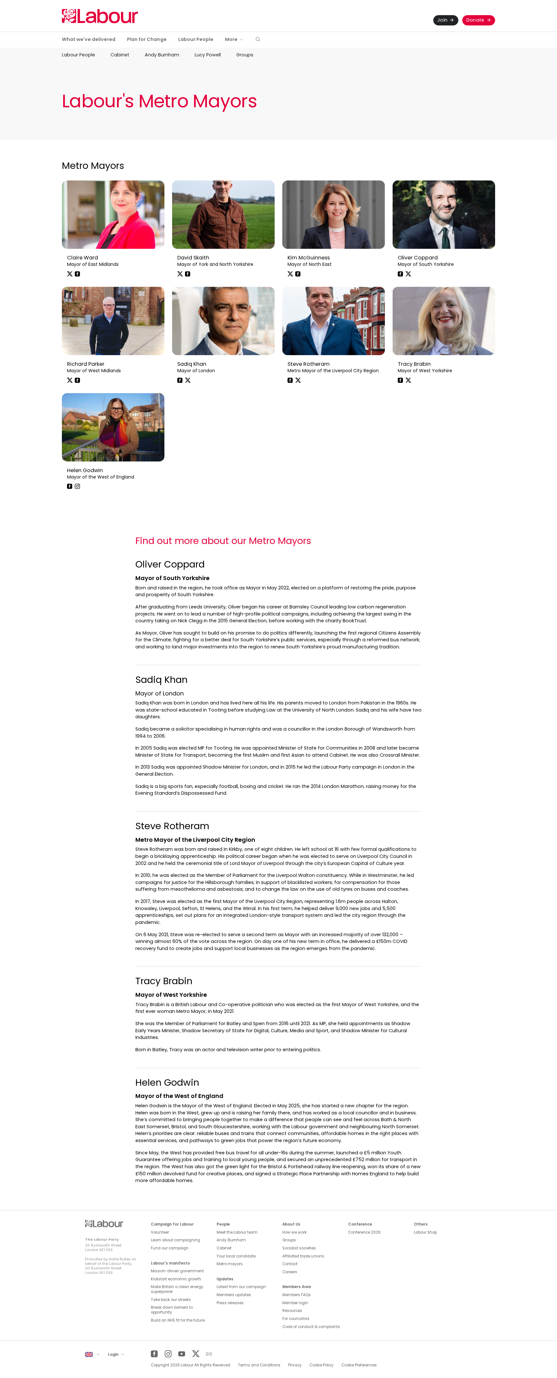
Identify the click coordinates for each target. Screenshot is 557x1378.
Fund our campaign (170, 1248)
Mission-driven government (177, 1271)
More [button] (231, 39)
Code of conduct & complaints (311, 1326)
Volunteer (160, 1232)
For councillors (295, 1318)
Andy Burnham (162, 55)
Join (442, 20)
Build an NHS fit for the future (178, 1320)
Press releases (230, 1302)
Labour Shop (425, 1232)
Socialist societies (299, 1248)
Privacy (295, 1365)
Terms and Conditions (259, 1365)
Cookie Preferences (359, 1365)
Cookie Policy (321, 1365)
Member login (295, 1302)
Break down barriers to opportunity (172, 1310)
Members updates (234, 1294)
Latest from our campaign (241, 1286)
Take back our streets (171, 1299)
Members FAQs (296, 1294)
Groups (244, 55)
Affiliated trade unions (303, 1256)
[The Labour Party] (100, 16)
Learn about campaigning (175, 1240)
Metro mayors (230, 1263)
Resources (292, 1310)
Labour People (195, 39)
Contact (290, 1263)
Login (114, 1354)
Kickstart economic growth (176, 1279)
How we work (294, 1232)
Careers (289, 1272)
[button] (257, 39)
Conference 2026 (364, 1232)
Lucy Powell (208, 55)
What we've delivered (88, 39)
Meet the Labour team (237, 1232)
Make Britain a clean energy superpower (177, 1289)
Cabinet (120, 55)
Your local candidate (236, 1256)
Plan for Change (147, 39)
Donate (475, 20)
